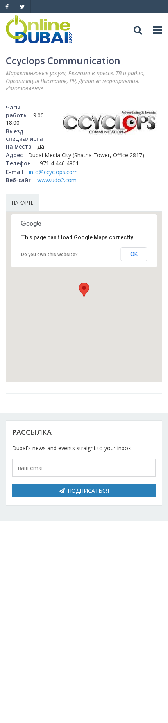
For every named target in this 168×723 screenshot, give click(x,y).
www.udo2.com (57, 180)
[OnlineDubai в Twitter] (22, 6)
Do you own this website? (49, 254)
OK (134, 254)
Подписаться (88, 490)
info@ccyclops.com (53, 172)
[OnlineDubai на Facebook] (7, 6)
